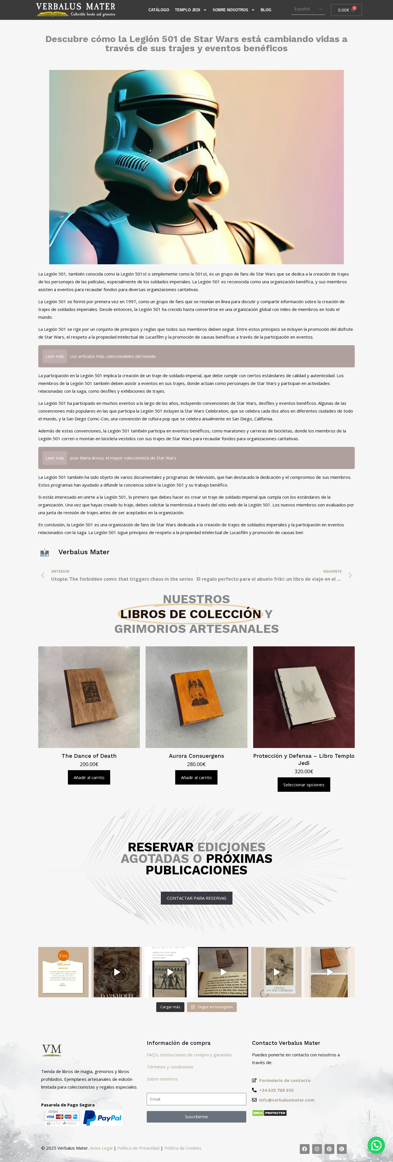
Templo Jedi (187, 10)
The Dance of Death (89, 756)
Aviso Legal (101, 1148)
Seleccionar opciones (304, 784)
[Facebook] (305, 1149)
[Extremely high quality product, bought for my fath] (63, 972)
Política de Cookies (182, 1148)
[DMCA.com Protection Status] (269, 1115)
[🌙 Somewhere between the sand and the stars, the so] (170, 972)
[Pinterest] (329, 1149)
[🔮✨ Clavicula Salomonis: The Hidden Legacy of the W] (329, 972)
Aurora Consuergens (196, 756)
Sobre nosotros (162, 1079)
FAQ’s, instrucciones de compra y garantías (189, 1054)
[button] (376, 1145)
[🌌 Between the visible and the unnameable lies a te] (276, 972)
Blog (266, 10)
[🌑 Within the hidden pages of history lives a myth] (223, 972)
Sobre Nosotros (230, 10)
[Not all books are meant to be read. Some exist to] (116, 972)
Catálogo (158, 10)
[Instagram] (317, 1149)
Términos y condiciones (170, 1067)
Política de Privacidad (138, 1148)
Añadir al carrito (89, 777)
